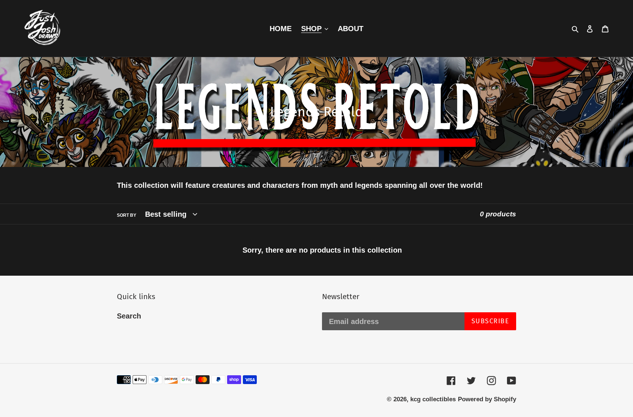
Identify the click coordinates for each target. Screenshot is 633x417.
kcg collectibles (433, 399)
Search (129, 316)
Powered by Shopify (487, 399)
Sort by (126, 215)
